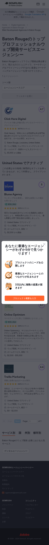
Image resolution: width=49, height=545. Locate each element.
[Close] (44, 244)
